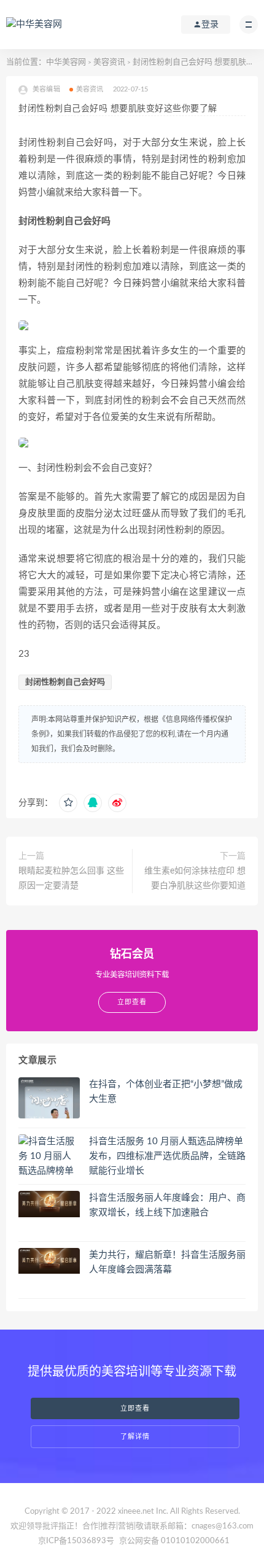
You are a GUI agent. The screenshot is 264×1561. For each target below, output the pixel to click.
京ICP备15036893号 (76, 1541)
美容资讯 (109, 62)
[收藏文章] (68, 803)
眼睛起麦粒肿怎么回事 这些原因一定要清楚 (71, 878)
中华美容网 (66, 62)
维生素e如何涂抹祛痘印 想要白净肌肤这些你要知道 (195, 878)
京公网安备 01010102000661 (174, 1541)
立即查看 (135, 1408)
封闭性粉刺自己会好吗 (65, 682)
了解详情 (135, 1436)
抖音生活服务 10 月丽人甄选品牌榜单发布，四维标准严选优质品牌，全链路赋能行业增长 (167, 1156)
